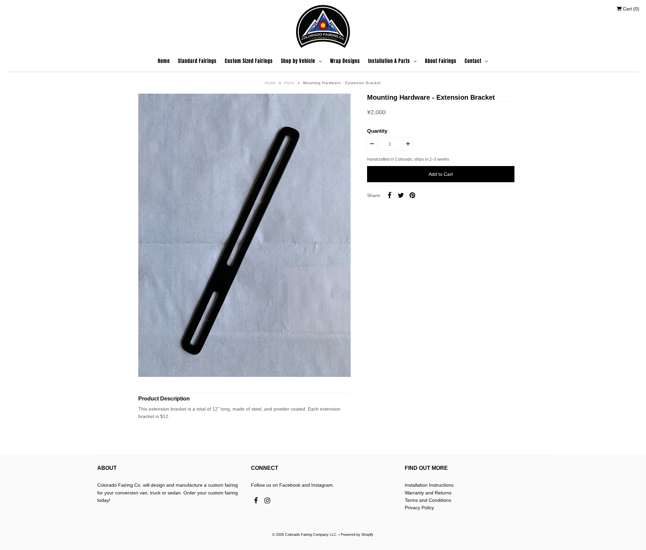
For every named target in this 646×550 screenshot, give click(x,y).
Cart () (630, 8)
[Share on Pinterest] (412, 195)
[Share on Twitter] (401, 195)
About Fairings (441, 61)
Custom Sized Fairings (249, 61)
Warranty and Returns (428, 492)
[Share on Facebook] (389, 195)
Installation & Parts (389, 61)
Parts (289, 83)
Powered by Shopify (357, 534)
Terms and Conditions (428, 500)
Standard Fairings (197, 61)
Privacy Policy (419, 507)
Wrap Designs (345, 61)
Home (164, 61)
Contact (473, 61)
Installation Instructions (429, 485)
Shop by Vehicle (298, 61)
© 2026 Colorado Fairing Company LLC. (304, 534)
